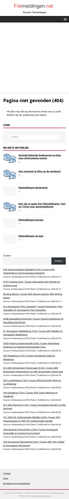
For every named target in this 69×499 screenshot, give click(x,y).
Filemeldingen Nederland (32, 187)
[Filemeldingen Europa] (9, 226)
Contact (7, 473)
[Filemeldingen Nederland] (9, 193)
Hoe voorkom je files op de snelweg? (39, 171)
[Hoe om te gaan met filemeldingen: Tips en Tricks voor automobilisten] (9, 209)
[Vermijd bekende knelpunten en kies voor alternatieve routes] (9, 161)
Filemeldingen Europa (30, 219)
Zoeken (7, 255)
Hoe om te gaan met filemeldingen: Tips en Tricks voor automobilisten (41, 205)
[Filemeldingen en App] (9, 242)
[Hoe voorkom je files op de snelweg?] (9, 177)
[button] (64, 19)
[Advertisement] (34, 58)
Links (5, 478)
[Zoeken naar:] (34, 137)
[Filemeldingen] (34, 13)
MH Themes (57, 492)
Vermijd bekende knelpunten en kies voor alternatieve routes (39, 157)
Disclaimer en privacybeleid (16, 483)
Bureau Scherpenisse (41, 496)
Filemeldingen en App (30, 235)
